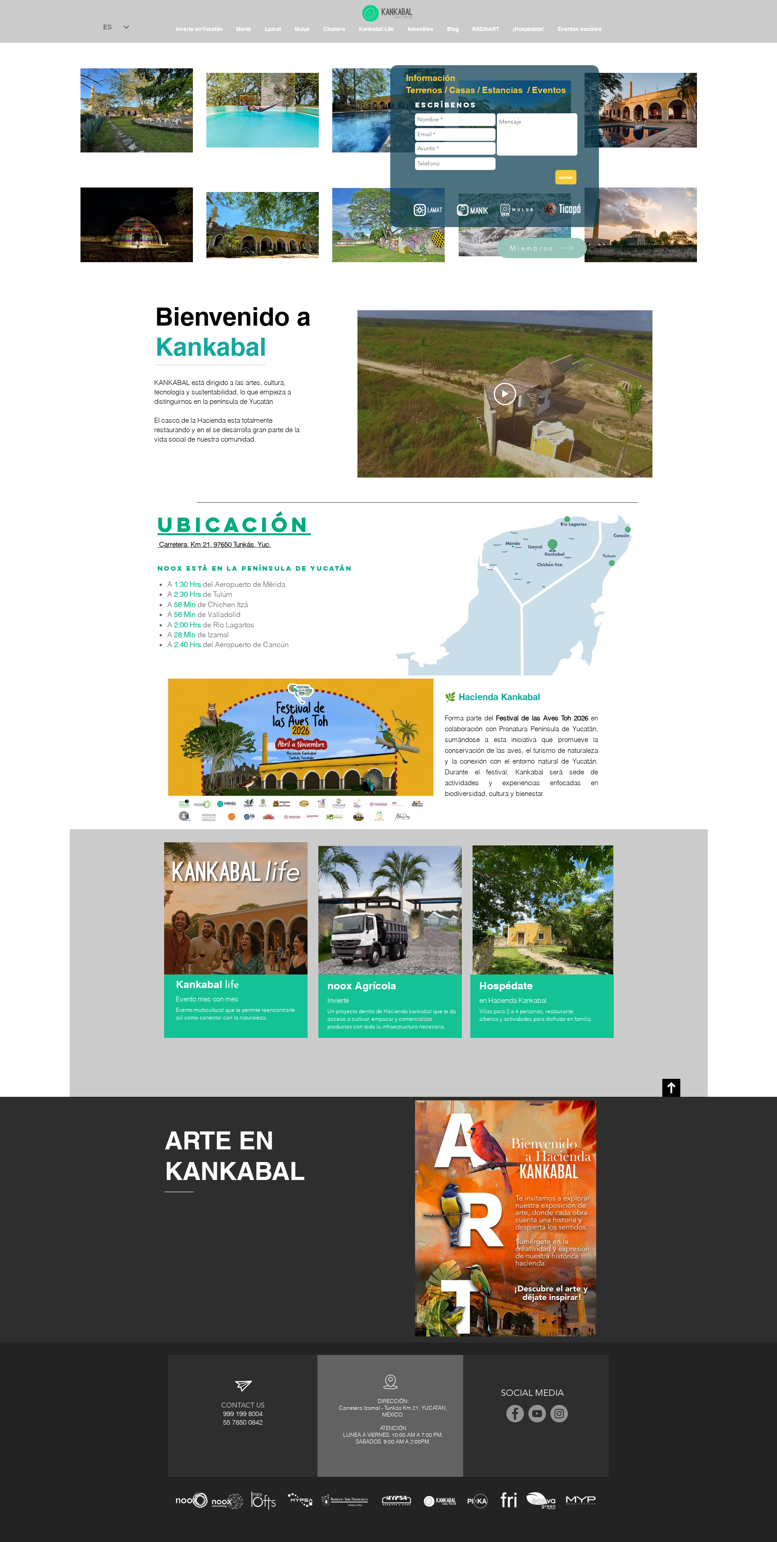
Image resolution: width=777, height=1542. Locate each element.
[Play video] (505, 394)
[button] (420, 29)
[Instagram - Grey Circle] (559, 1413)
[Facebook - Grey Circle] (515, 1413)
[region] (237, 947)
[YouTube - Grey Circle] (537, 1413)
